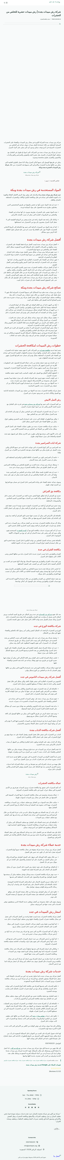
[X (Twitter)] (35, 1107)
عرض (47, 181)
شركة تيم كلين (15, 1048)
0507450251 (30, 1142)
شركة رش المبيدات (45, 614)
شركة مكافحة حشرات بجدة (39, 1060)
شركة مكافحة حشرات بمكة (25, 1060)
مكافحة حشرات (45, 350)
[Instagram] (32, 1107)
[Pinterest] (25, 1107)
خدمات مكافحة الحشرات (45, 19)
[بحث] (4, 2)
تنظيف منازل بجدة (39, 1016)
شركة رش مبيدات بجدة (32, 404)
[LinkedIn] (28, 1107)
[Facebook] (38, 1107)
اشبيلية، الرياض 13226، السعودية (31, 1149)
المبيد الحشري (21, 530)
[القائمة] (6, 2)
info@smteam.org (30, 1146)
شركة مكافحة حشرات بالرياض (11, 1060)
